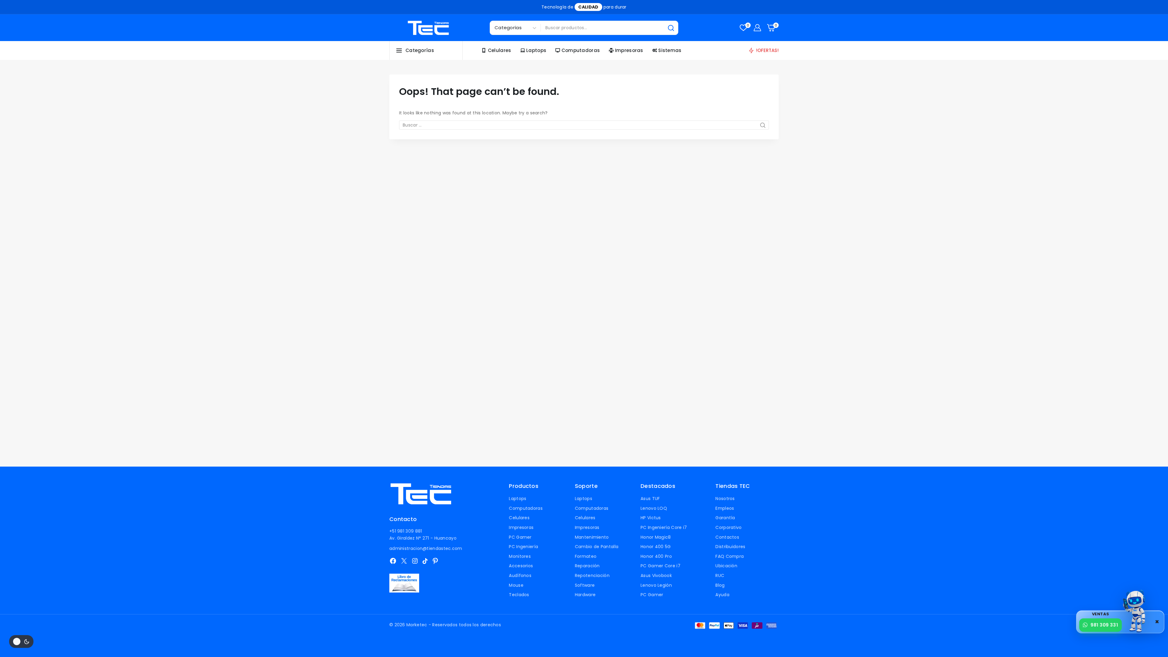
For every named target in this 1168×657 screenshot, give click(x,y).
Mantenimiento (592, 537)
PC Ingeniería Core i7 (664, 527)
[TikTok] (425, 561)
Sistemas (669, 50)
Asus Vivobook (656, 575)
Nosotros (725, 498)
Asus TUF (650, 498)
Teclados (519, 595)
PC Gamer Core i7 (660, 566)
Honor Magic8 (656, 537)
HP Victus (651, 518)
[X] (404, 561)
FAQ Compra (729, 556)
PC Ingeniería (523, 547)
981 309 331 (1104, 625)
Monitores (520, 556)
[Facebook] (393, 561)
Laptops (536, 50)
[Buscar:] (584, 125)
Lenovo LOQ (654, 508)
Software (585, 585)
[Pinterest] (435, 561)
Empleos (724, 508)
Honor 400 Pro (656, 556)
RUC (719, 575)
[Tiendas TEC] (428, 28)
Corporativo (728, 527)
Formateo (585, 556)
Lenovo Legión (656, 585)
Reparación (587, 566)
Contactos (727, 537)
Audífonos (520, 575)
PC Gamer (520, 537)
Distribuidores (730, 547)
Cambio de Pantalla (596, 547)
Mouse (516, 585)
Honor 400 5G (656, 547)
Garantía (725, 518)
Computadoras (580, 50)
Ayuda (722, 595)
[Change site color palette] (21, 641)
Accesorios (521, 566)
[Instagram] (415, 561)
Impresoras (629, 50)
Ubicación (726, 566)
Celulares (499, 50)
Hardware (585, 595)
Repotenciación (592, 575)
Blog (720, 585)
